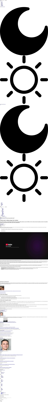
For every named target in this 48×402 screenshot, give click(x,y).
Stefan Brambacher (1, 338)
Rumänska (2, 5)
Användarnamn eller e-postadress (3, 397)
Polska (1, 4)
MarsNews (4, 310)
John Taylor (1, 350)
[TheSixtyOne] (3, 104)
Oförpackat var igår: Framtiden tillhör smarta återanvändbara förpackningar (7, 364)
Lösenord (1, 398)
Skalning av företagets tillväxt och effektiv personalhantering (5, 367)
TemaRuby (2, 310)
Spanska (2, 3)
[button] (24, 401)
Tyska (1, 2)
